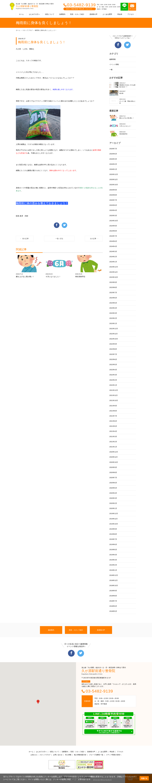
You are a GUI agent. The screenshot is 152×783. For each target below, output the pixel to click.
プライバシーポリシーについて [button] (102, 779)
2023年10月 (113, 277)
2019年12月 (113, 513)
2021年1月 (113, 447)
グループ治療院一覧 (96, 755)
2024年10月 (113, 221)
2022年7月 (113, 354)
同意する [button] (144, 778)
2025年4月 (113, 210)
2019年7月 (113, 539)
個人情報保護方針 (80, 755)
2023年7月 (113, 292)
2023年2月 (113, 318)
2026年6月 (113, 154)
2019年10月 (113, 524)
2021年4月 (113, 431)
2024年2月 (113, 256)
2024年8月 (113, 231)
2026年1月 (113, 169)
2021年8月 (113, 411)
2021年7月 (113, 416)
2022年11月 (113, 334)
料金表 (120, 14)
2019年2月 (113, 565)
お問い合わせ (57, 755)
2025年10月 (113, 184)
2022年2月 (113, 380)
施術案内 (51, 630)
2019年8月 (113, 534)
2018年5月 (113, 611)
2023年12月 (113, 267)
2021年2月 (113, 442)
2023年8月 (113, 287)
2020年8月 (113, 472)
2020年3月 (113, 498)
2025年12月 (113, 174)
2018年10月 (113, 585)
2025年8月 (113, 195)
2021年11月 (113, 395)
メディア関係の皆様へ (113, 755)
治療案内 (62, 14)
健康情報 (112, 59)
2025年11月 (113, 179)
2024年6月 (113, 241)
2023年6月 (113, 298)
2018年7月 (113, 601)
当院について (49, 14)
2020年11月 (113, 457)
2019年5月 (113, 549)
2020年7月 (113, 477)
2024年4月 (113, 246)
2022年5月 (113, 364)
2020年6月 (113, 483)
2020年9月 (113, 467)
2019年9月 (113, 529)
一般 (110, 69)
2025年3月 (113, 215)
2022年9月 (113, 344)
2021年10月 (113, 400)
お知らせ (34, 755)
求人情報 (68, 755)
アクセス (131, 14)
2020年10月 (113, 462)
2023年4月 (113, 308)
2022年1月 (113, 385)
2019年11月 (113, 519)
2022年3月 (113, 375)
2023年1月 (113, 323)
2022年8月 (113, 349)
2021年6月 (113, 421)
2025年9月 (113, 190)
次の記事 (93, 238)
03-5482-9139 (81, 5)
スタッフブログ (27, 30)
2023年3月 (113, 313)
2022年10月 (113, 339)
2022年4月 (113, 370)
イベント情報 (114, 64)
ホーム (21, 14)
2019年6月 (113, 544)
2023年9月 (113, 282)
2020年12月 (113, 452)
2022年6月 (113, 359)
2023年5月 (113, 303)
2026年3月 (113, 159)
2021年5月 (113, 426)
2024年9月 (113, 226)
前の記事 (25, 238)
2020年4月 (113, 493)
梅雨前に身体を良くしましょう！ (46, 30)
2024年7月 (113, 236)
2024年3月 (113, 251)
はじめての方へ (34, 14)
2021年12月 (113, 390)
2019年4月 (113, 555)
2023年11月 (113, 272)
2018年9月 (113, 591)
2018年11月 (113, 580)
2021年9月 (113, 406)
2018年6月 (113, 606)
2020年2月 (113, 503)
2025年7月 (113, 200)
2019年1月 (113, 570)
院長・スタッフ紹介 (77, 14)
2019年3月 (113, 560)
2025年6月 (113, 205)
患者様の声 (93, 14)
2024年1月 (113, 262)
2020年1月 (113, 508)
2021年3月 (113, 436)
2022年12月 (113, 328)
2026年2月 (113, 164)
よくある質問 (107, 14)
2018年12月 (113, 575)
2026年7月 (113, 149)
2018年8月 (113, 596)
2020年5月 (113, 488)
